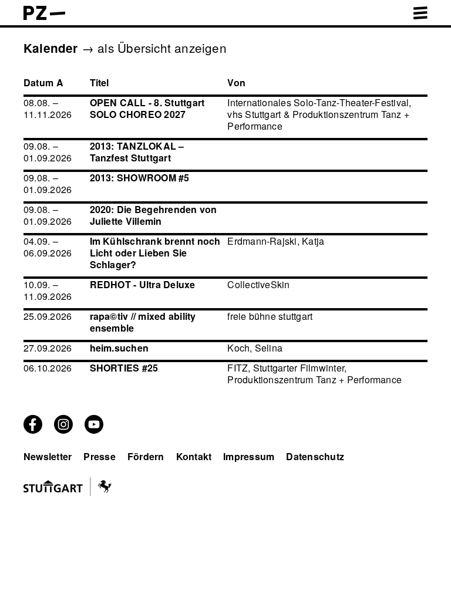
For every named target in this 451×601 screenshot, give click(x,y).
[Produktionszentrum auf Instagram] (63, 430)
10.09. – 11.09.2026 (47, 290)
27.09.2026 (47, 347)
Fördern (145, 456)
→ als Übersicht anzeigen (154, 47)
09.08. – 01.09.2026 (47, 151)
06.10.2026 (47, 367)
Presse (99, 456)
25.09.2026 (47, 316)
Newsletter (47, 456)
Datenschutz (315, 456)
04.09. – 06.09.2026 (47, 246)
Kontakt (194, 456)
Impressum (248, 456)
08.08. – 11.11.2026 (47, 108)
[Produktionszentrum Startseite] (44, 16)
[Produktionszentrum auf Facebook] (32, 430)
